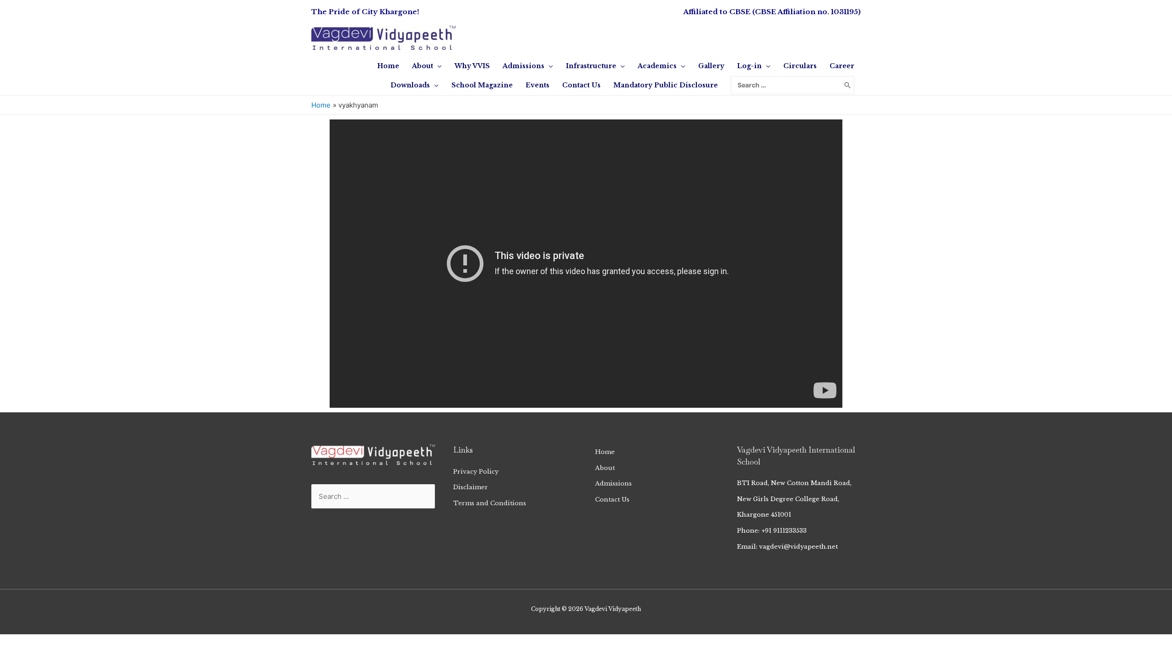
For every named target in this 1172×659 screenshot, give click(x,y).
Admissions (613, 483)
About (605, 468)
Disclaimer (470, 487)
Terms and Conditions (489, 503)
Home (605, 452)
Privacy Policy (476, 471)
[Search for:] (786, 85)
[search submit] (847, 85)
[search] (786, 85)
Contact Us (612, 499)
